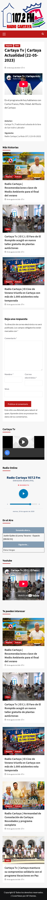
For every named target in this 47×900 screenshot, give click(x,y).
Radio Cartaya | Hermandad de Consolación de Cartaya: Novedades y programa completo (23, 819)
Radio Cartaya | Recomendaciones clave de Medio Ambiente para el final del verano (22, 189)
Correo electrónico (31, 376)
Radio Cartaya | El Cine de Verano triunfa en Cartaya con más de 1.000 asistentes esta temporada (22, 294)
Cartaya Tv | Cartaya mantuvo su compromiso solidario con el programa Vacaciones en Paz (23, 871)
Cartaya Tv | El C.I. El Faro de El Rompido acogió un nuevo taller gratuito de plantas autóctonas (23, 242)
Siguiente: (23, 135)
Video (17, 46)
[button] (5, 33)
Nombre (9, 374)
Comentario (11, 338)
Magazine (9, 46)
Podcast (18, 177)
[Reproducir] (23, 493)
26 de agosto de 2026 (13, 199)
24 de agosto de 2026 (13, 829)
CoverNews (17, 895)
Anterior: (23, 124)
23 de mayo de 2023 (13, 68)
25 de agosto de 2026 (13, 252)
